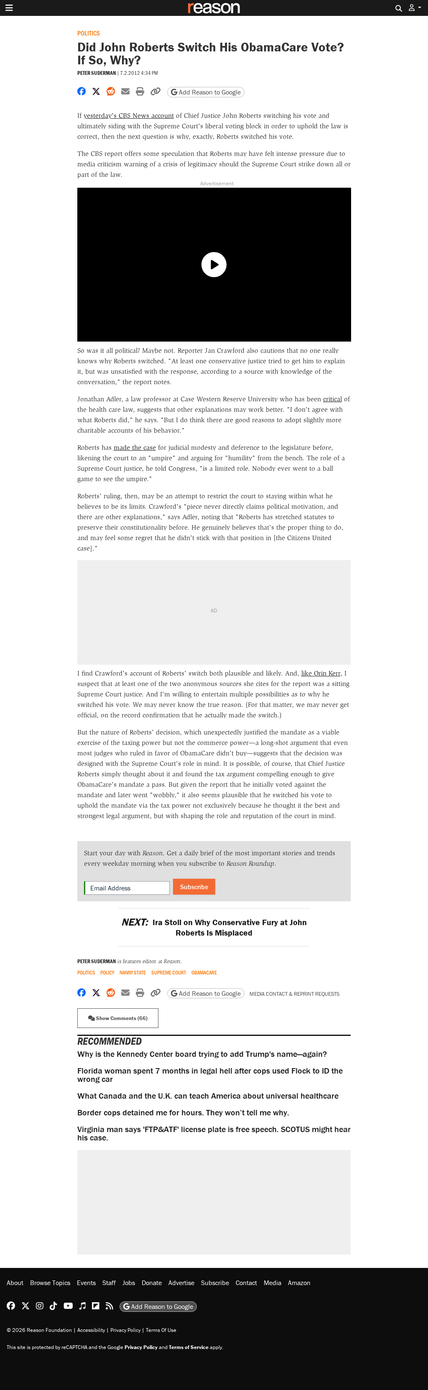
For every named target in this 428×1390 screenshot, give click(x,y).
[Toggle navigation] (9, 8)
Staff (109, 1282)
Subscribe (194, 886)
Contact (246, 1282)
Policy (107, 972)
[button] (415, 8)
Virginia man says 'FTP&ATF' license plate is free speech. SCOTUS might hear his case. (214, 1133)
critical (332, 399)
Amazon (299, 1282)
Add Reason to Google (209, 92)
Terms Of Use (161, 1330)
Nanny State (133, 972)
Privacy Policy (125, 1330)
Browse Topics (50, 1282)
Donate (152, 1282)
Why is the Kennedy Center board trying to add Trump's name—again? (202, 1053)
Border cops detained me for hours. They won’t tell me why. (183, 1112)
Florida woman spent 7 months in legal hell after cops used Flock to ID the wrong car (210, 1074)
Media (272, 1282)
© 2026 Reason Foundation (39, 1330)
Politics (88, 32)
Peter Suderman (96, 73)
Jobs (128, 1282)
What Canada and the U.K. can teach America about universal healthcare (208, 1095)
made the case (135, 447)
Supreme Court (168, 972)
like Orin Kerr (320, 673)
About (15, 1282)
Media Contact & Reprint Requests (294, 993)
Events (86, 1282)
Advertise (181, 1282)
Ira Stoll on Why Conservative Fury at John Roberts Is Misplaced (213, 927)
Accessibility (91, 1330)
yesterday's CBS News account (129, 116)
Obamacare (204, 972)
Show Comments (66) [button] (121, 1018)
